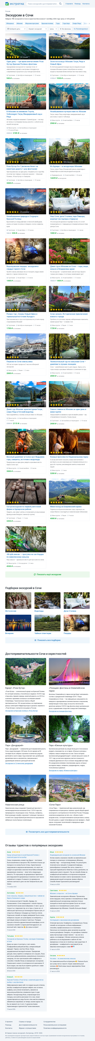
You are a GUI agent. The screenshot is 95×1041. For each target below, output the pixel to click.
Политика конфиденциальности (55, 1028)
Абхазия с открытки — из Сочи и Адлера (64, 893)
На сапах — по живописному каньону (63, 958)
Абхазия (19, 23)
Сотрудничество (49, 1022)
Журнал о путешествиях (27, 1028)
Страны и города (25, 1022)
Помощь (78, 4)
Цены (52, 29)
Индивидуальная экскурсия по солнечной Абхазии (67, 855)
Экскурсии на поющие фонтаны (60, 711)
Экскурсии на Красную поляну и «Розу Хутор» (21, 711)
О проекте (69, 4)
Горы (58, 23)
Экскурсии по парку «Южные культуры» (63, 770)
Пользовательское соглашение (55, 1025)
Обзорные (10, 23)
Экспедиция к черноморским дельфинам (64, 920)
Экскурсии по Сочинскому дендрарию (19, 763)
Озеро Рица (77, 23)
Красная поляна (47, 23)
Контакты (86, 4)
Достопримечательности (28, 1025)
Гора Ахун (66, 23)
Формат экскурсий (35, 29)
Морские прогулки (32, 23)
